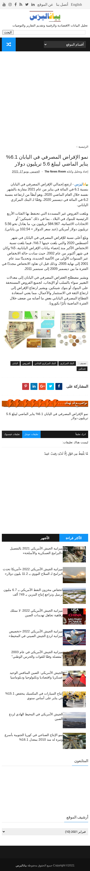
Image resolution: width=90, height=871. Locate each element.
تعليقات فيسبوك (12, 434)
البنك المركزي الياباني (45, 363)
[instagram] (10, 4)
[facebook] (16, 4)
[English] (76, 4)
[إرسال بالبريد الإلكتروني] (42, 386)
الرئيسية (83, 146)
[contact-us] (62, 4)
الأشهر (45, 538)
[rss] (20, 4)
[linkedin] (33, 4)
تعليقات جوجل (31, 434)
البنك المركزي (67, 363)
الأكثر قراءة (74, 538)
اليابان (15, 363)
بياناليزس (21, 865)
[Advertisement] (45, 100)
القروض (26, 363)
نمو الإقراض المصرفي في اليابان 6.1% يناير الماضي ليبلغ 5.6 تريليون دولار (47, 416)
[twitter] (27, 4)
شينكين (82, 368)
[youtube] (4, 4)
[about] (45, 4)
